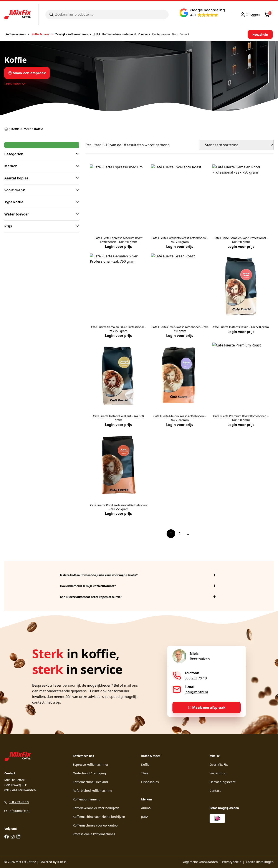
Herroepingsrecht (222, 782)
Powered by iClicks (53, 862)
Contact (184, 34)
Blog (174, 34)
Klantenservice (161, 34)
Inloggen (253, 14)
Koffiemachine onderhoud (119, 34)
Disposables (150, 782)
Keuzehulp (260, 34)
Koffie (145, 764)
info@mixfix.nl (196, 692)
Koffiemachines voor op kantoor (96, 825)
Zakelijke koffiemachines (71, 34)
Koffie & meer (40, 34)
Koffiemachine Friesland (90, 782)
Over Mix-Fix (219, 764)
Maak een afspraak (29, 73)
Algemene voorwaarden (200, 862)
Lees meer (13, 83)
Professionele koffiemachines (94, 834)
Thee (144, 773)
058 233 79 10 (196, 678)
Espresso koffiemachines (91, 764)
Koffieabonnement (86, 799)
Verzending (218, 773)
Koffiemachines (15, 34)
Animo (146, 808)
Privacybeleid (232, 862)
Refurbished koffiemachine (92, 790)
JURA (97, 34)
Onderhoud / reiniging (89, 773)
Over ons (144, 34)
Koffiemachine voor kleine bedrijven (99, 817)
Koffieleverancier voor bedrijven (96, 808)
